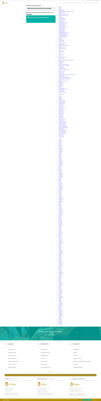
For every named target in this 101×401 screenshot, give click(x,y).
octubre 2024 (60, 163)
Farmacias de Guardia (45, 352)
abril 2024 (60, 169)
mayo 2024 (60, 168)
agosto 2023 (60, 177)
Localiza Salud (60, 63)
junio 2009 (60, 307)
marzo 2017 (60, 249)
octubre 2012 (60, 284)
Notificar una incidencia (45, 367)
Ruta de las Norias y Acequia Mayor (63, 80)
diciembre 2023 (61, 173)
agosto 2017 (60, 244)
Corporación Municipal (62, 41)
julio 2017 (60, 245)
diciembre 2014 (61, 272)
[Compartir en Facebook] (16, 375)
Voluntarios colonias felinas (62, 92)
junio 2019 (60, 228)
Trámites (75, 352)
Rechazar (89, 399)
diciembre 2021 (61, 198)
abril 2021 (60, 206)
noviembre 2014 (61, 273)
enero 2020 (60, 222)
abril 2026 (60, 144)
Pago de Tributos (11, 349)
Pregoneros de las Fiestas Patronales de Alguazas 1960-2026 (67, 74)
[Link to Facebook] (94, 0)
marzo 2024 (60, 170)
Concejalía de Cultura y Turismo (63, 23)
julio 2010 (60, 299)
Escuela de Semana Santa (62, 47)
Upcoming (52, 12)
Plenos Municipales (12, 367)
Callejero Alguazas (12, 355)
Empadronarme (76, 349)
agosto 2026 (60, 140)
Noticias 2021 (60, 99)
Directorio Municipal (12, 358)
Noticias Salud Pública (62, 130)
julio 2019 (60, 227)
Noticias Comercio (61, 103)
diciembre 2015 (61, 262)
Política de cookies (61, 72)
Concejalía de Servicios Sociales (63, 36)
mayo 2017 (60, 247)
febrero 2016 (60, 260)
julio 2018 (60, 234)
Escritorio (60, 46)
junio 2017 (60, 246)
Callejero (60, 16)
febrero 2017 (60, 250)
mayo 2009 (60, 308)
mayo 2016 (60, 257)
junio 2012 (60, 285)
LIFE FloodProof (61, 62)
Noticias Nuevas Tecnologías (62, 122)
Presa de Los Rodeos (61, 75)
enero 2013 (60, 282)
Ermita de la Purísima (61, 44)
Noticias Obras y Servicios (62, 123)
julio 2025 (60, 153)
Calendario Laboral (12, 352)
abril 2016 (60, 258)
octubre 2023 (60, 175)
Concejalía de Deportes (62, 24)
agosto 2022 (60, 190)
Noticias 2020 (60, 98)
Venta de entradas (61, 91)
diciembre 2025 (61, 148)
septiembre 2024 (61, 164)
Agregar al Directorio (61, 10)
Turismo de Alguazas (61, 90)
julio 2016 (60, 255)
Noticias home (60, 115)
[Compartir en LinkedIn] (85, 375)
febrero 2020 (60, 221)
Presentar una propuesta (78, 367)
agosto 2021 (60, 202)
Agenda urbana (61, 9)
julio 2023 (60, 178)
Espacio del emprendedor (62, 48)
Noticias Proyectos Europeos (62, 129)
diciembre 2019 (61, 223)
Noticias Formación (61, 113)
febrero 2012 (60, 289)
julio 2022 (60, 191)
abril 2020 (60, 219)
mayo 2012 (60, 286)
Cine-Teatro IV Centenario (62, 19)
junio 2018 (60, 235)
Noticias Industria (61, 117)
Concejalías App (61, 39)
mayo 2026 (60, 143)
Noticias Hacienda (61, 114)
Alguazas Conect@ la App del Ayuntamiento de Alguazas (66, 11)
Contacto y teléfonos (61, 40)
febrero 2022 (60, 196)
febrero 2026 (60, 146)
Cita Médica (43, 358)
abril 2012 (60, 287)
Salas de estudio (44, 349)
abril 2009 (60, 309)
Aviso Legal (60, 13)
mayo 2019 (60, 229)
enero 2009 (60, 312)
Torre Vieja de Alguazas (62, 88)
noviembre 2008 (61, 313)
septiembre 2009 (61, 305)
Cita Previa (75, 355)
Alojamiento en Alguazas (62, 12)
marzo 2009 (60, 310)
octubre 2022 (60, 188)
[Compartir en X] (39, 375)
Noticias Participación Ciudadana (63, 126)
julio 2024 (60, 166)
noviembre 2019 (61, 224)
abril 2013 (60, 280)
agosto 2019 (60, 226)
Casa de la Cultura (61, 17)
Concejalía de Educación (62, 25)
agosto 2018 (60, 233)
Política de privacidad (61, 73)
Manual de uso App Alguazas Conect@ (64, 64)
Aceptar (85, 399)
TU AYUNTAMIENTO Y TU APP (63, 89)
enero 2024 (60, 172)
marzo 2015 (60, 270)
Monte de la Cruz (61, 66)
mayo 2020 (60, 218)
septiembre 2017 (61, 243)
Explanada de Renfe (61, 50)
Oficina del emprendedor (62, 68)
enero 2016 (60, 261)
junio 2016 (60, 256)
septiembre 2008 (61, 315)
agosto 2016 (60, 254)
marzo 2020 (60, 220)
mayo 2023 (60, 180)
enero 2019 (60, 231)
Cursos (59, 42)
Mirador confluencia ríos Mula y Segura (64, 65)
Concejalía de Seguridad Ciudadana (63, 35)
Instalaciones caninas (61, 61)
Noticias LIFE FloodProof (62, 119)
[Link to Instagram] (98, 0)
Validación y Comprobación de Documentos (82, 361)
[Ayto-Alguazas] (5, 3)
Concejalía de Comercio (62, 22)
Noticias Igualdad (61, 116)
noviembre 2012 (61, 283)
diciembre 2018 (61, 232)
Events (59, 49)
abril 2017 (60, 248)
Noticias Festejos (61, 112)
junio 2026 (60, 142)
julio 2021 (60, 203)
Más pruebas (60, 96)
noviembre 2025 (61, 149)
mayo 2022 (60, 193)
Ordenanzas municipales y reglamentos (64, 69)
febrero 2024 (60, 171)
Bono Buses (75, 364)
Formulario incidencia (61, 53)
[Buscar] (98, 3)
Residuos (60, 79)
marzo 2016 (60, 259)
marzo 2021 (60, 207)
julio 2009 (60, 306)
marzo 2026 (60, 145)
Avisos (59, 95)
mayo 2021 (60, 205)
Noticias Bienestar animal (62, 102)
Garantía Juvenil (44, 364)
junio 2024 (60, 167)
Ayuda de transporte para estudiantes (64, 14)
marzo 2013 (60, 281)
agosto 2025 (60, 152)
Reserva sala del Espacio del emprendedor (64, 78)
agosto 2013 (60, 276)
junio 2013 (60, 278)
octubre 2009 (60, 304)
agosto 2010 (60, 298)
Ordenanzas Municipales (13, 361)
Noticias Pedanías (61, 128)
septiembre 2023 (61, 176)
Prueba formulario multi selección (63, 76)
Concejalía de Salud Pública (62, 34)
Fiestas (59, 52)
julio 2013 (60, 277)
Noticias (60, 97)
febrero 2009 (60, 311)
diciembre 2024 (61, 161)
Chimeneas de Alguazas (62, 18)
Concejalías (60, 38)
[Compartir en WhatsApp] (62, 375)
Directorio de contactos (62, 43)
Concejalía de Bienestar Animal (63, 21)
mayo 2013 (60, 279)
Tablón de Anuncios (44, 355)
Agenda (60, 8)
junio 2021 (60, 204)
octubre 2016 (60, 252)
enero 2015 (60, 271)
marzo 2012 (60, 288)
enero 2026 (60, 147)
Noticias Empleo (61, 111)
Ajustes (94, 399)
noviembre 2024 (61, 162)
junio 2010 (60, 300)
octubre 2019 (60, 225)
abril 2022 (60, 194)
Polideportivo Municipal (62, 71)
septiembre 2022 (61, 189)
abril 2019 (60, 230)
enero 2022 (60, 197)
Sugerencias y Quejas (77, 358)
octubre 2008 (60, 314)
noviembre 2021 (61, 199)
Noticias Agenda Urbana (62, 100)
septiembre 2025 (61, 151)
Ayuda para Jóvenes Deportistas (63, 15)
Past (54, 12)
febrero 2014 (60, 275)
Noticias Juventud (61, 118)
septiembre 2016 (61, 253)
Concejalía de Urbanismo (62, 37)
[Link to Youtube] (96, 0)
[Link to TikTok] (97, 0)
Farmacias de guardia (61, 51)
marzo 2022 (60, 195)
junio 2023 (60, 179)
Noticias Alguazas (61, 67)
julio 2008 (60, 316)
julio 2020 (60, 216)
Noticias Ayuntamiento (62, 101)
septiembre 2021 (61, 201)
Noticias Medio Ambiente (62, 121)
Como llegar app (61, 20)
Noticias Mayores (61, 120)
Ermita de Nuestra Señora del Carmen (64, 45)
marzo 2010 (60, 301)
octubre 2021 (60, 200)
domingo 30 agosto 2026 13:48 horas (90, 0)
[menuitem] (90, 0)
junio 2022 (60, 192)
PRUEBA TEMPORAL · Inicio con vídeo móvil (65, 77)
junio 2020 (60, 217)
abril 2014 (60, 274)
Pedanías (60, 70)
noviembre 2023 (61, 174)
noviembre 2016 (61, 251)
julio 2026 (60, 141)
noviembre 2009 (61, 303)
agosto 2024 (60, 165)
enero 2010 (60, 302)
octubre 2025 (60, 150)
